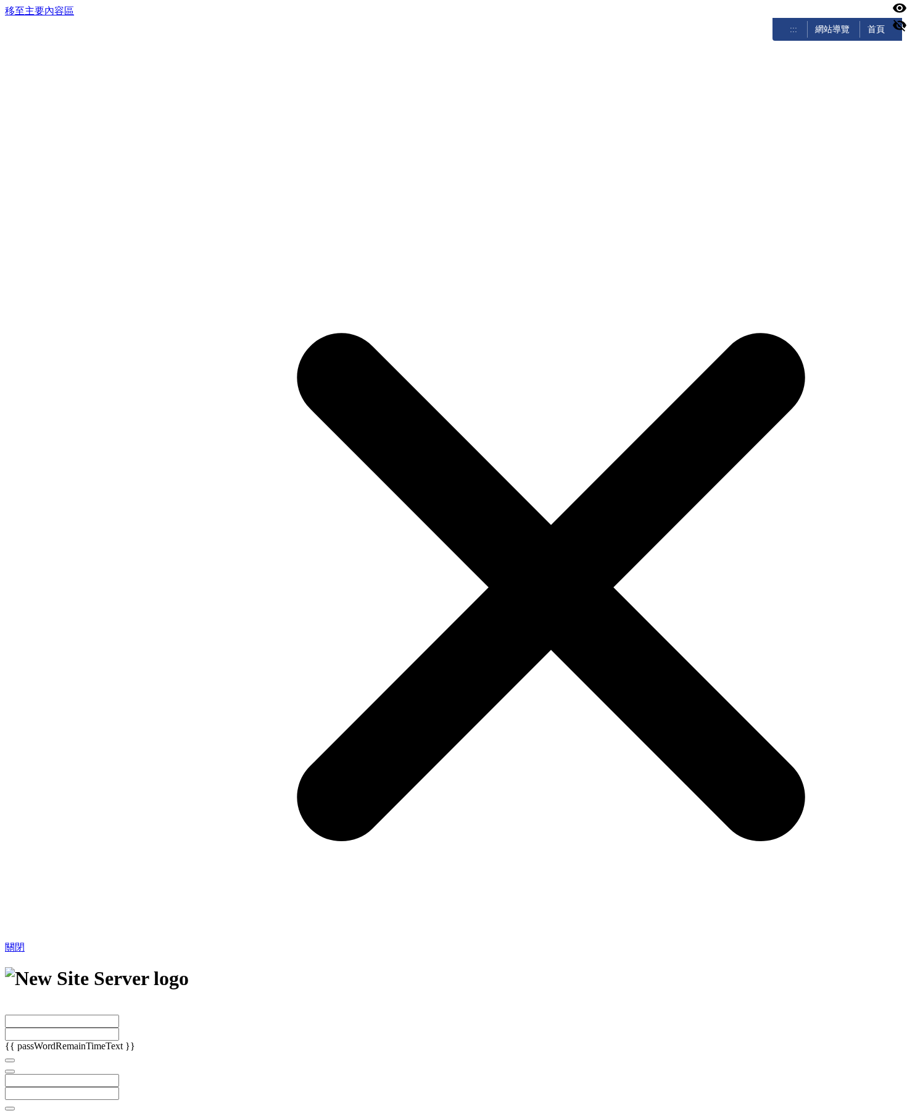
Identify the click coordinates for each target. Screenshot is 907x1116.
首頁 (876, 29)
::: (793, 29)
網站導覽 (832, 29)
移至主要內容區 (39, 11)
